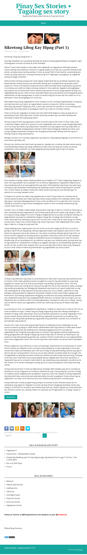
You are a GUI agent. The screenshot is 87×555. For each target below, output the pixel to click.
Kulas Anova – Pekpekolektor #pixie (20, 454)
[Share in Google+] (22, 428)
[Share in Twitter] (28, 428)
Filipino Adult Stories (14, 484)
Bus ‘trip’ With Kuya (14, 463)
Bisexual (9, 481)
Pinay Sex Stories (24, 51)
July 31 (40, 432)
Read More (10, 397)
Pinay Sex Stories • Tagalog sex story (43, 8)
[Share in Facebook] (6, 428)
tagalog (47, 432)
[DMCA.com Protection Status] (9, 537)
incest (35, 432)
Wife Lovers (54, 432)
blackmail (26, 432)
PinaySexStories (31, 514)
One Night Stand (13, 495)
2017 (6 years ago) (16, 432)
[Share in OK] (17, 428)
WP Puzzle (79, 550)
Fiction (31, 432)
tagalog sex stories (14, 505)
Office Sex (10, 491)
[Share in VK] (12, 428)
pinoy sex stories (13, 502)
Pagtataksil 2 (11, 450)
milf (43, 432)
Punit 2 (9, 466)
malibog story (12, 488)
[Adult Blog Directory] (13, 528)
